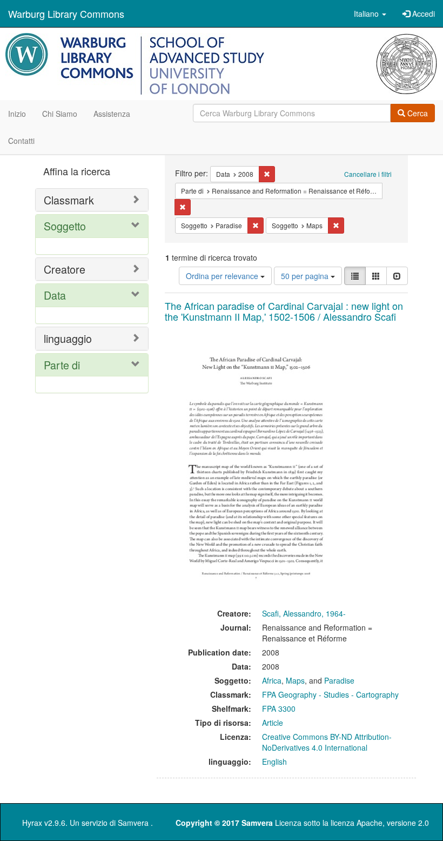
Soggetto (65, 226)
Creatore (64, 269)
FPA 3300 (279, 708)
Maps (295, 680)
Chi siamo (59, 113)
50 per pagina (306, 275)
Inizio (17, 113)
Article (272, 722)
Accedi (422, 13)
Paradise (339, 680)
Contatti (21, 140)
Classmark (69, 200)
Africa (271, 680)
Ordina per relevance (223, 275)
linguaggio (68, 338)
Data (55, 295)
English (274, 761)
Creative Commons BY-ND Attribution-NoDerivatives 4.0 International (327, 742)
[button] (370, 13)
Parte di (62, 365)
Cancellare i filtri (368, 173)
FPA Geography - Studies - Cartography (330, 694)
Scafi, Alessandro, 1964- (304, 613)
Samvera (133, 822)
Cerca (416, 113)
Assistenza (111, 113)
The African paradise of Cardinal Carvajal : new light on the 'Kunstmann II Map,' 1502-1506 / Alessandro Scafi (284, 311)
